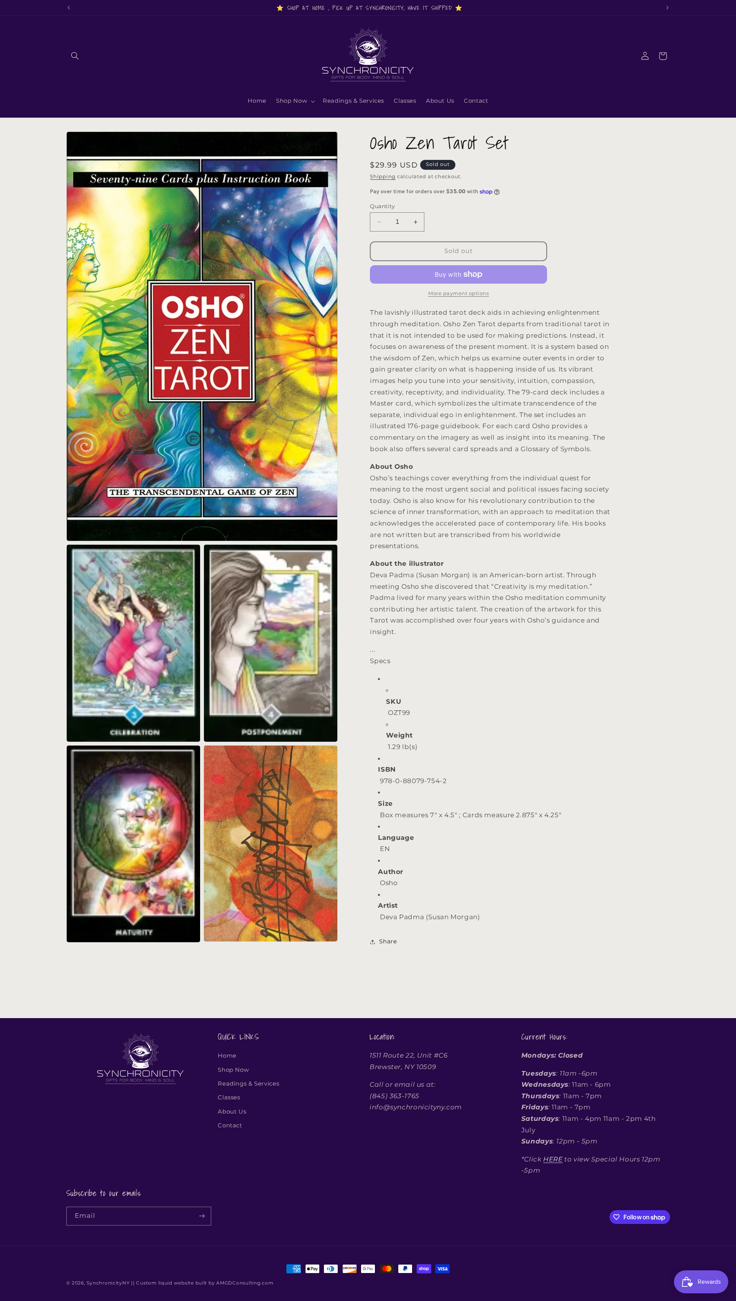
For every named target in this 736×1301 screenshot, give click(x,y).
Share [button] (388, 941)
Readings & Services (248, 1083)
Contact (230, 1125)
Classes (229, 1097)
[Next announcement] (667, 7)
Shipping (383, 176)
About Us (232, 1111)
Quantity (382, 206)
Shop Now (233, 1069)
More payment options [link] (458, 293)
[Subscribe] (201, 1216)
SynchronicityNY (108, 1283)
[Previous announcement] (68, 7)
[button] (75, 56)
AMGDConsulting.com (244, 1283)
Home (227, 1055)
